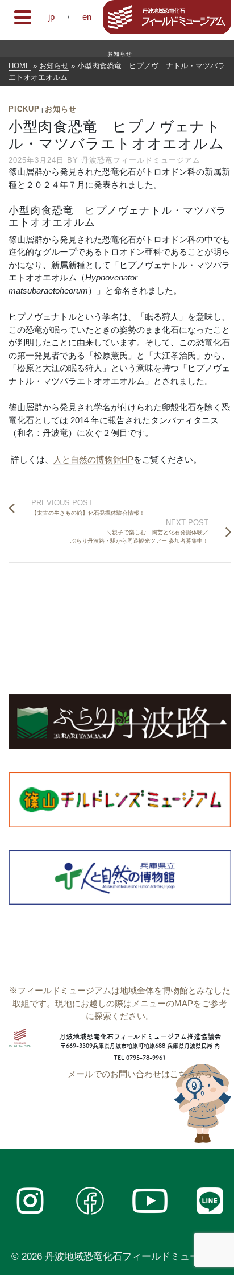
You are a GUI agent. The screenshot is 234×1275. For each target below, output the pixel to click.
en (86, 17)
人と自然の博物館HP (93, 459)
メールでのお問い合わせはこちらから (140, 1074)
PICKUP (24, 109)
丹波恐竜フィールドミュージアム (140, 160)
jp (51, 17)
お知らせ (61, 109)
